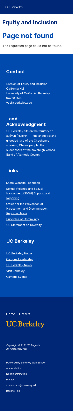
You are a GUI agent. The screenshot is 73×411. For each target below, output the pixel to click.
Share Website (23, 183)
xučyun (17, 136)
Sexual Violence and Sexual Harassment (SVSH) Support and (28, 193)
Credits (24, 314)
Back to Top (13, 390)
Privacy (12, 379)
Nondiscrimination (18, 373)
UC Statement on (24, 225)
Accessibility (15, 368)
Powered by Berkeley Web (26, 362)
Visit (15, 271)
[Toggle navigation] (66, 7)
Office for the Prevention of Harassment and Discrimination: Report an (27, 208)
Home (10, 314)
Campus (19, 259)
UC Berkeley (19, 253)
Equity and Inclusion (29, 22)
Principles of (22, 219)
